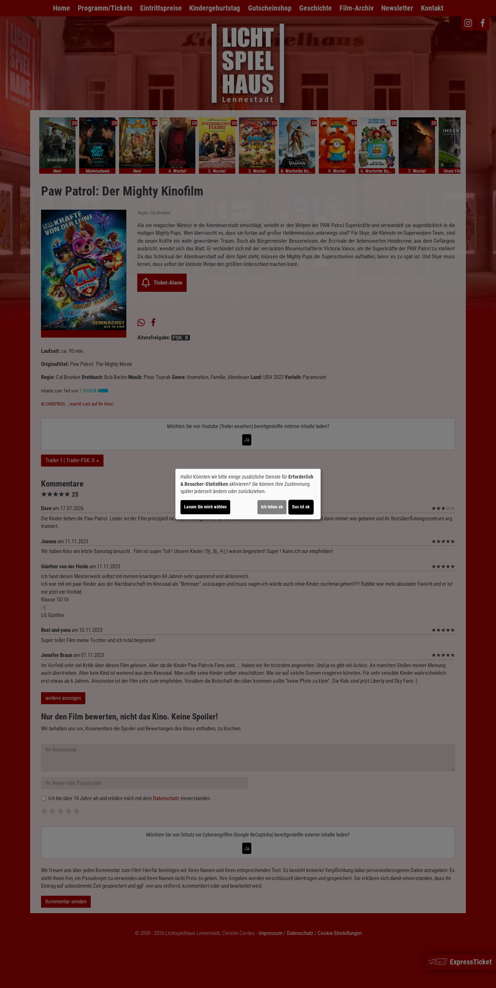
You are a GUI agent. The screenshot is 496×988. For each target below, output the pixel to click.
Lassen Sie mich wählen (205, 506)
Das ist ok (301, 506)
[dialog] (248, 494)
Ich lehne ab (272, 506)
